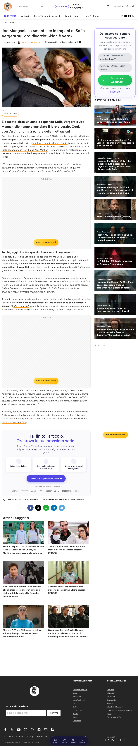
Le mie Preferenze (91, 16)
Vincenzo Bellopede (31, 42)
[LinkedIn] (54, 508)
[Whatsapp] (133, 16)
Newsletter (111, 697)
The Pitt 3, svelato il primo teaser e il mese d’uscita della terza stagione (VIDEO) (66, 549)
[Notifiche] (107, 6)
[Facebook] (118, 16)
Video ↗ (110, 703)
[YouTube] (125, 16)
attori (11, 500)
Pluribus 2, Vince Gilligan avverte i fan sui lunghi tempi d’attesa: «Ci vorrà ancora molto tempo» (22, 633)
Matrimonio (48, 500)
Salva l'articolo (10, 113)
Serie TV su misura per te (47, 16)
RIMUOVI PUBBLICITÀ (46, 242)
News (11, 22)
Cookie (39, 736)
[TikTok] (129, 16)
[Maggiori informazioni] (79, 42)
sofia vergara (77, 500)
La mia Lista (71, 16)
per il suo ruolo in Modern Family (50, 143)
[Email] (62, 508)
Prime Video (77, 710)
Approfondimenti (79, 700)
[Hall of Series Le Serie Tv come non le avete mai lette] (8, 6)
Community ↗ (112, 700)
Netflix (75, 707)
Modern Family (62, 500)
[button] (16, 16)
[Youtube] (18, 729)
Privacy (30, 736)
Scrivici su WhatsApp (117, 80)
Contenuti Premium (80, 690)
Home (4, 22)
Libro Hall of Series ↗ (115, 707)
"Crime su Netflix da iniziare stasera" (113, 68)
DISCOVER (62, 6)
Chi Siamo (9, 736)
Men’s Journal (20, 306)
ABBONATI (111, 693)
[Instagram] (122, 16)
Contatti (20, 736)
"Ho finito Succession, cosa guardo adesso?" (112, 57)
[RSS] (52, 729)
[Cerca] (42, 6)
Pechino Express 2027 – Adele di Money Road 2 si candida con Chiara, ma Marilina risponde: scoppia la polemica (23, 549)
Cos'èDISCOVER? (76, 6)
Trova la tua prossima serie (46, 478)
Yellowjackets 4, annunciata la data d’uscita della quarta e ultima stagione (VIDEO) (67, 589)
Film (74, 703)
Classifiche (77, 721)
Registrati (119, 6)
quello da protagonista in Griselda (19, 146)
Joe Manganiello (33, 500)
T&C (47, 736)
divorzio (19, 500)
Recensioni (77, 697)
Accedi (130, 6)
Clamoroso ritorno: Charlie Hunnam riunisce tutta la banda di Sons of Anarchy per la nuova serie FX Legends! (68, 633)
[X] (38, 508)
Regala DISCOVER (114, 717)
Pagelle (75, 714)
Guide (75, 717)
